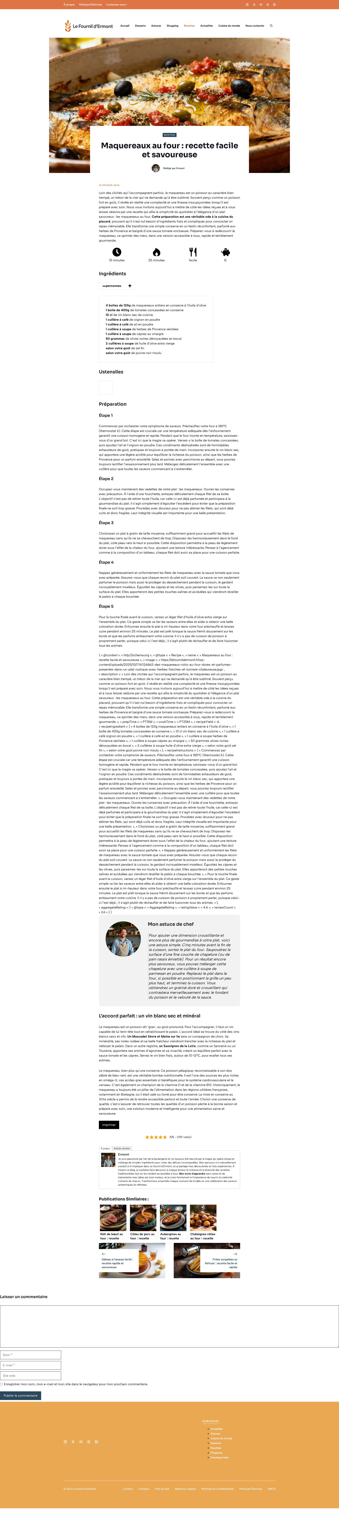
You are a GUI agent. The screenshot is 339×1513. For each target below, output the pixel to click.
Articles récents (122, 1148)
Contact (128, 1488)
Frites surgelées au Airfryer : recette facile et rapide (221, 1263)
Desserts (140, 25)
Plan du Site (162, 1488)
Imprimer (109, 1125)
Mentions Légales (185, 1488)
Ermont (180, 168)
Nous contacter (255, 25)
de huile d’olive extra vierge (140, 343)
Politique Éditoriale (90, 4)
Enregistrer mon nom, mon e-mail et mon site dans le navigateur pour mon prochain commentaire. (76, 1384)
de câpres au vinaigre (134, 334)
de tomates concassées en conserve (144, 310)
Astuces (156, 25)
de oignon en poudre (133, 320)
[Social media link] (247, 4)
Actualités (206, 25)
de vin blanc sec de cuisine (129, 315)
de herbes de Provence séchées (142, 329)
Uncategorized (219, 1457)
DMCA (271, 1488)
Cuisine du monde (229, 25)
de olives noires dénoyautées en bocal (144, 339)
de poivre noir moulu (133, 353)
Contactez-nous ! (116, 4)
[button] (271, 26)
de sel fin (125, 348)
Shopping (172, 25)
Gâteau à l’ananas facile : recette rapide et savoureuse (117, 1263)
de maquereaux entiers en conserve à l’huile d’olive (156, 305)
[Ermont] (108, 1166)
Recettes (189, 25)
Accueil (124, 25)
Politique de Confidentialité (217, 1488)
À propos (69, 4)
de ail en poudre (129, 324)
